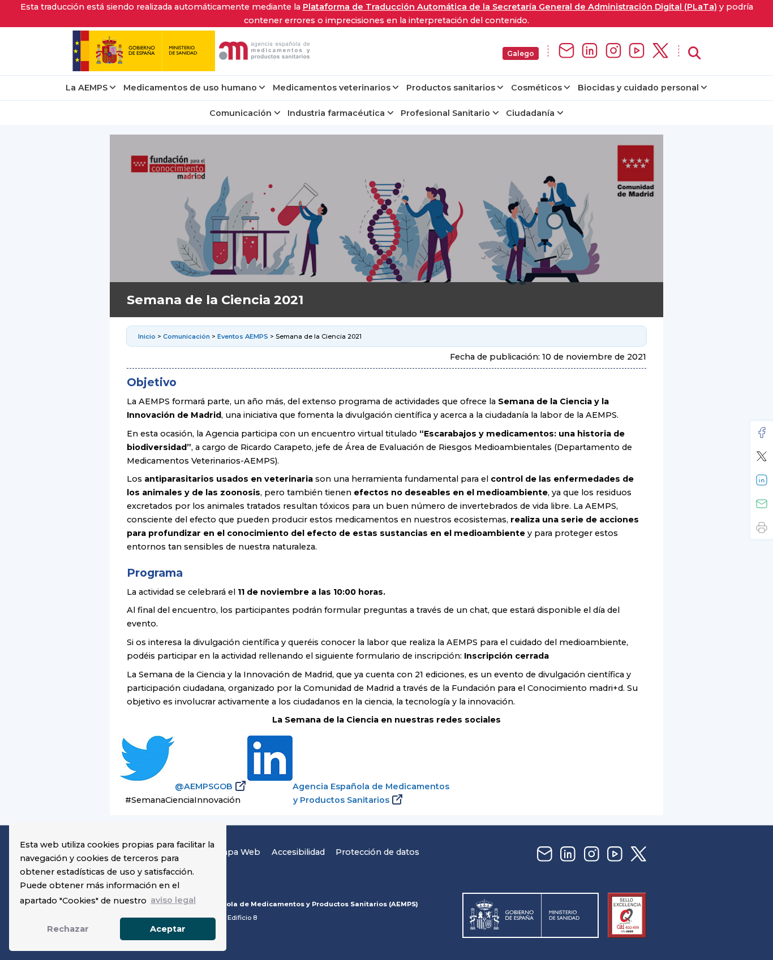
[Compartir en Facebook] (761, 432)
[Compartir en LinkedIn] (761, 480)
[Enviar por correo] (761, 503)
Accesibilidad (298, 852)
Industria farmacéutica (336, 113)
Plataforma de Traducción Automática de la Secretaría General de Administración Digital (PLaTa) (510, 7)
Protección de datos (377, 852)
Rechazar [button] (68, 929)
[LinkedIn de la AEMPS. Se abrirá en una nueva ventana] (590, 51)
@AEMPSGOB (204, 786)
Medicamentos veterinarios (331, 88)
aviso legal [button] (173, 900)
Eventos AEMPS (242, 336)
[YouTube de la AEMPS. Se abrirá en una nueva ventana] (637, 51)
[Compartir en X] (761, 456)
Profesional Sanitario (445, 113)
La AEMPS (87, 88)
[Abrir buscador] (694, 53)
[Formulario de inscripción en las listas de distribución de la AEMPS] (566, 51)
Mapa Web (237, 852)
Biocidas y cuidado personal (638, 88)
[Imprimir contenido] (761, 527)
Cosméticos (536, 88)
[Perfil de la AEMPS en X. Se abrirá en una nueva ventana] (660, 51)
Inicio (147, 336)
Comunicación (240, 113)
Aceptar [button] (168, 929)
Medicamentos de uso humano (190, 88)
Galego (520, 53)
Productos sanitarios (450, 88)
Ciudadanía (530, 113)
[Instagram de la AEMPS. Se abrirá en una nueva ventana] (613, 51)
